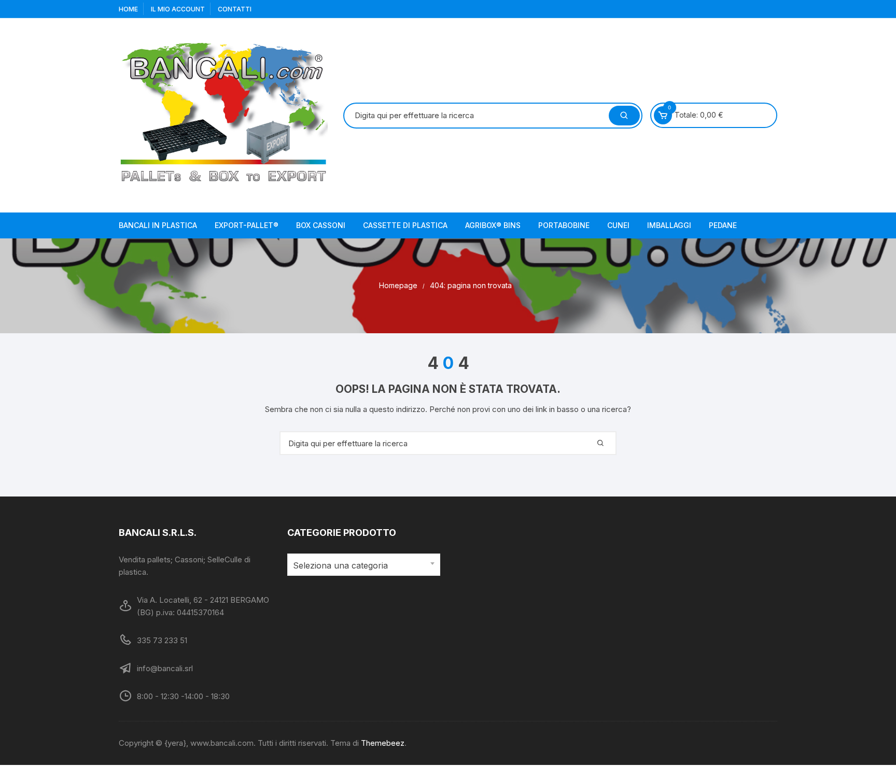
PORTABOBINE (564, 225)
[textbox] (361, 565)
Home (128, 9)
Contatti (234, 9)
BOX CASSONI (320, 225)
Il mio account (178, 9)
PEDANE (723, 225)
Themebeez (382, 743)
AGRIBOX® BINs (493, 225)
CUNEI (618, 225)
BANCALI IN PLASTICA (158, 225)
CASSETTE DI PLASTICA (405, 225)
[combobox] (363, 565)
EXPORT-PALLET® (246, 225)
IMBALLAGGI (669, 225)
